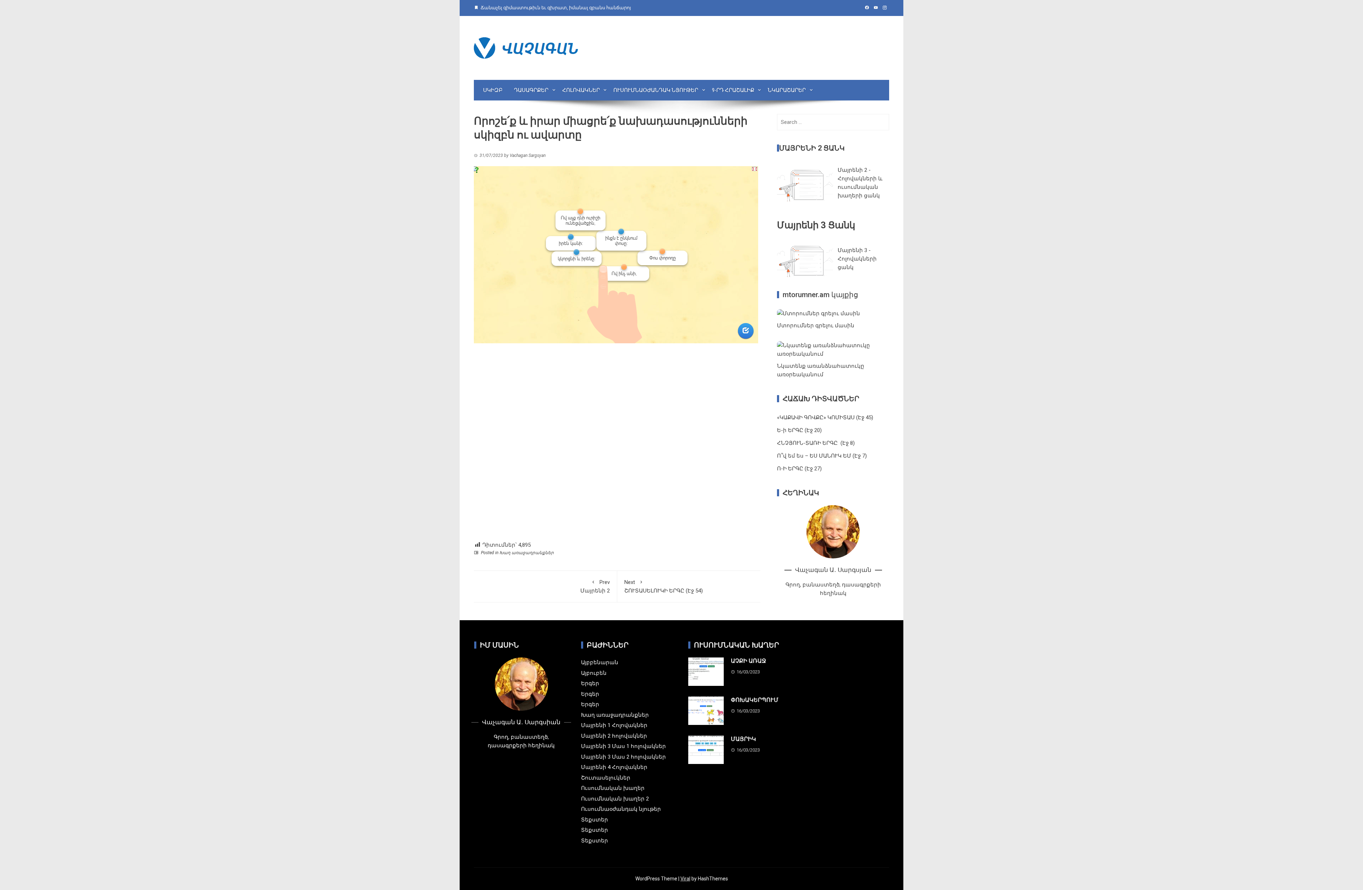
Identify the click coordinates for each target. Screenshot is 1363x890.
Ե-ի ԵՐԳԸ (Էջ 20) (799, 430)
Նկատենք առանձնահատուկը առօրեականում (820, 370)
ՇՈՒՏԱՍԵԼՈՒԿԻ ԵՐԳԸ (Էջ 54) (663, 586)
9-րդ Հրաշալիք (733, 90)
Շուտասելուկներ (605, 778)
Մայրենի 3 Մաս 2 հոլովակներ (623, 757)
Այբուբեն (594, 673)
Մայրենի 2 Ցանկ (812, 148)
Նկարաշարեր (787, 90)
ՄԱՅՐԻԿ (743, 739)
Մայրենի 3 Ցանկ (816, 225)
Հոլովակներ (581, 90)
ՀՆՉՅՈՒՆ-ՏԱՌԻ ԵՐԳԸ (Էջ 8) (816, 443)
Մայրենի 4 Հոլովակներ (614, 767)
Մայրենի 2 (595, 586)
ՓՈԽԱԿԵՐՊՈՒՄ (754, 700)
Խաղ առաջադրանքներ (526, 552)
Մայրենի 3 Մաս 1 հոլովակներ (623, 746)
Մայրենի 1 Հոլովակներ (614, 725)
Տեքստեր (594, 820)
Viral (685, 878)
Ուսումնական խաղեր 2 (615, 799)
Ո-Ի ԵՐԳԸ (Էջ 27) (799, 468)
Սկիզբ (493, 90)
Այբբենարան (599, 662)
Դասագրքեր (531, 90)
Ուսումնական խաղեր (613, 788)
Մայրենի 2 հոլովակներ (614, 736)
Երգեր (590, 683)
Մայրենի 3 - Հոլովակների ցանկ (857, 259)
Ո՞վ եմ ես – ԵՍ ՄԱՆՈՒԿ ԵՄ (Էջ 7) (822, 456)
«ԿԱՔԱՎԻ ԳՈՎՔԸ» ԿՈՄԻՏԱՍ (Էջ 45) (825, 417)
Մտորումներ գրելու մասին (815, 325)
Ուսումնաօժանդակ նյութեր (655, 90)
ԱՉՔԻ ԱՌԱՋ (748, 660)
